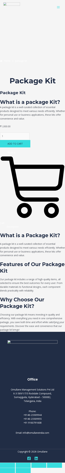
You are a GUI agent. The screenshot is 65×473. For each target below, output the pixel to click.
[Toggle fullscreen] (23, 465)
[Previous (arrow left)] (7, 470)
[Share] (38, 465)
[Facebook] (29, 458)
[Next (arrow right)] (23, 470)
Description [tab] (13, 226)
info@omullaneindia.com (36, 432)
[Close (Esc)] (54, 465)
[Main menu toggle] (58, 7)
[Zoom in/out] (7, 465)
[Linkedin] (36, 458)
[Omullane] (11, 7)
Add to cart (15, 143)
